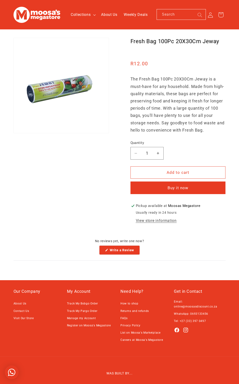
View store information (156, 220)
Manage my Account (81, 318)
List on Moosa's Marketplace (140, 332)
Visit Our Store (24, 318)
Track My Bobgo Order (82, 303)
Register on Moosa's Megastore (89, 325)
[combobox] (181, 14)
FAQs (124, 318)
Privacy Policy (130, 325)
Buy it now (178, 187)
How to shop (129, 303)
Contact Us (21, 311)
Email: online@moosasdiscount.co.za (195, 304)
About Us (20, 303)
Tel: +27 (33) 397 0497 (190, 321)
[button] (82, 14)
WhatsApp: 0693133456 (191, 313)
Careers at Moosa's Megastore (141, 340)
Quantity (137, 143)
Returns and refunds (134, 311)
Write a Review (124, 251)
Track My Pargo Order (82, 311)
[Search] (200, 15)
